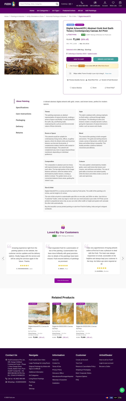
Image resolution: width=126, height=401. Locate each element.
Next (123, 258)
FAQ (77, 380)
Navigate (33, 355)
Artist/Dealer (105, 355)
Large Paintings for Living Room (39, 363)
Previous (3, 258)
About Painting (22, 101)
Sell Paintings (90, 11)
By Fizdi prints (32, 331)
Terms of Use (56, 366)
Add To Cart (41, 342)
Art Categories (42, 11)
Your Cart (79, 363)
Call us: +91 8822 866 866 (16, 378)
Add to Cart (79, 59)
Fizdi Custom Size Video (37, 360)
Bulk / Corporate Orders (83, 373)
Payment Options (81, 376)
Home (32, 11)
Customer (81, 355)
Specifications (22, 108)
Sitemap (31, 388)
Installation (55, 383)
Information (58, 355)
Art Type (55, 11)
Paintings (32, 382)
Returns (19, 133)
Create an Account (82, 360)
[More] (49, 10)
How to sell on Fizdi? (106, 360)
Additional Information (36, 372)
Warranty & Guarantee (59, 380)
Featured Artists (69, 11)
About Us (55, 360)
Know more (108, 73)
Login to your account (106, 363)
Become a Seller (104, 366)
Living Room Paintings (36, 378)
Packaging (20, 120)
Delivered (69, 49)
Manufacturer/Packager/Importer (62, 376)
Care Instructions (23, 114)
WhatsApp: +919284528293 (17, 382)
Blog (30, 385)
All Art (80, 11)
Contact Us (56, 363)
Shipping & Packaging (83, 370)
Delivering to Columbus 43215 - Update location (82, 53)
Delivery (19, 126)
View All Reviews (63, 280)
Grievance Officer (58, 373)
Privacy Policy (57, 370)
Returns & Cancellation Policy (85, 366)
